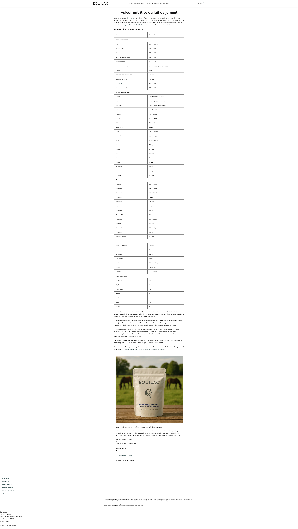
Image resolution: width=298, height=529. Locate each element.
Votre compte (5, 481)
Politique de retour (7, 484)
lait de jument (130, 18)
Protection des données (8, 490)
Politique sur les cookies (8, 494)
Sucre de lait (119, 83)
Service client (5, 478)
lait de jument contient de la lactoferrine (134, 25)
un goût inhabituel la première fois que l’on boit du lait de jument (143, 349)
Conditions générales (7, 487)
